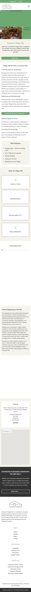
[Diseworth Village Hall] (7, 6)
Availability (15, 215)
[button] (28, 6)
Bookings (16, 199)
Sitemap (26, 583)
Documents (15, 232)
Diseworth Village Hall (12, 583)
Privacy (21, 583)
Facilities (16, 184)
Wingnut (17, 585)
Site (12, 585)
